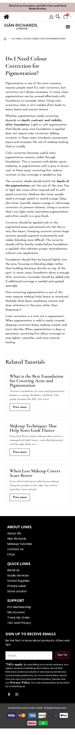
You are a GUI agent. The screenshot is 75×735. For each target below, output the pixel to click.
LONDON (22, 28)
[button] (58, 17)
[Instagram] (16, 694)
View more (20, 407)
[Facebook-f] (8, 694)
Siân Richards (20, 25)
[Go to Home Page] (5, 39)
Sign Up (62, 655)
